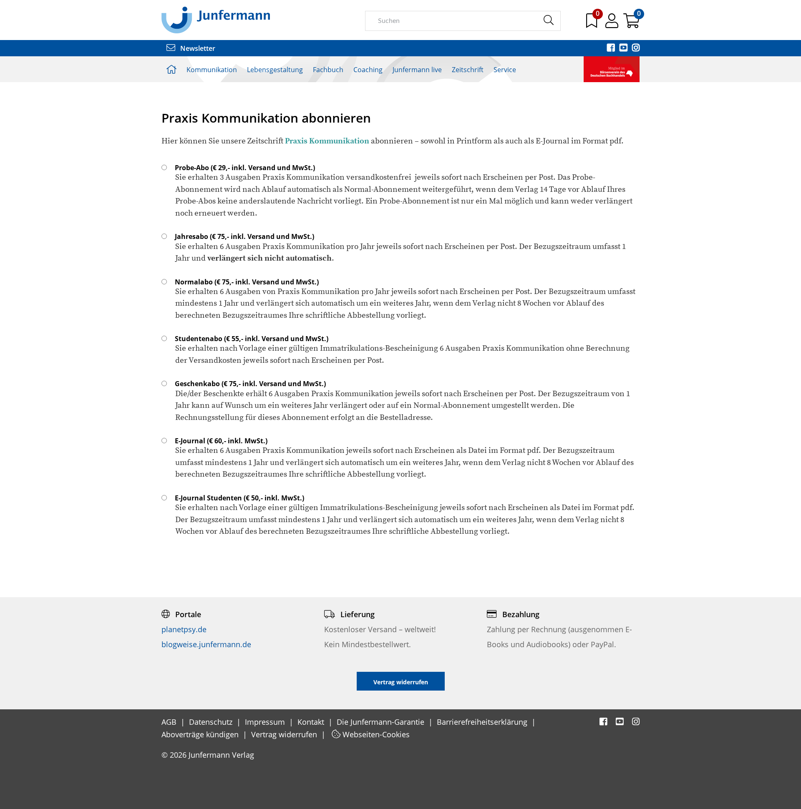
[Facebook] (611, 48)
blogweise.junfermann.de (206, 644)
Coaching (368, 69)
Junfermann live (417, 69)
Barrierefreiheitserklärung (483, 722)
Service (505, 69)
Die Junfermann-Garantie (381, 722)
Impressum (266, 722)
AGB (170, 722)
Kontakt (311, 722)
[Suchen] (548, 20)
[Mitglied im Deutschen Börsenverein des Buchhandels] (612, 68)
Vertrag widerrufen (285, 734)
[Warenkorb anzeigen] (631, 23)
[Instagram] (636, 48)
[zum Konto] (612, 23)
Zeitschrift (468, 69)
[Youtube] (624, 48)
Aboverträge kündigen (201, 734)
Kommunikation (211, 69)
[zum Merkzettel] (592, 23)
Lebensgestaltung (275, 69)
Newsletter (197, 48)
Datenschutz (211, 722)
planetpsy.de (184, 629)
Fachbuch (328, 69)
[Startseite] (215, 19)
